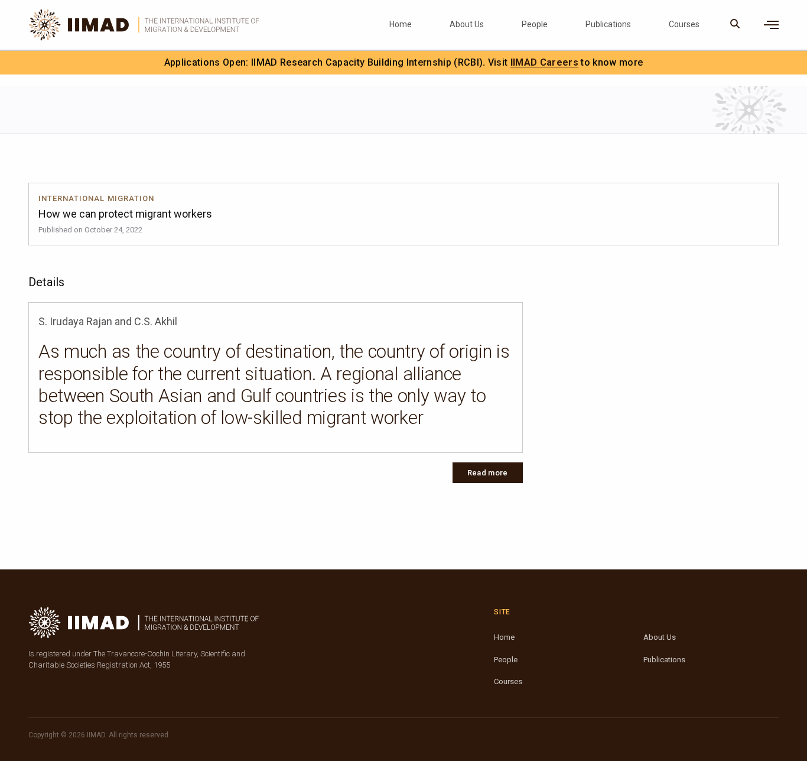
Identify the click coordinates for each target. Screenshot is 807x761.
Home (400, 24)
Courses (684, 24)
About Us (467, 24)
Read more (487, 472)
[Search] (735, 25)
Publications (608, 24)
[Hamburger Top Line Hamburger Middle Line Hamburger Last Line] (771, 24)
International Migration (96, 198)
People (535, 24)
